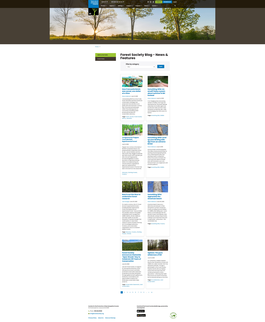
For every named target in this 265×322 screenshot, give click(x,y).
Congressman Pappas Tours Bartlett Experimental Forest (130, 139)
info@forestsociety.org (97, 313)
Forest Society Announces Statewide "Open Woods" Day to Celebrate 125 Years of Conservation (131, 257)
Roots (146, 6)
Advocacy (125, 172)
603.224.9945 (98, 311)
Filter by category (132, 64)
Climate (129, 233)
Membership (167, 2)
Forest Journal (129, 116)
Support (128, 6)
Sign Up (104, 2)
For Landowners (155, 280)
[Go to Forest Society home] (93, 7)
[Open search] (175, 5)
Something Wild (155, 115)
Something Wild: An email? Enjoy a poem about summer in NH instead (156, 92)
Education (129, 118)
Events (154, 6)
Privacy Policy (92, 318)
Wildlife (162, 115)
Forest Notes (100, 59)
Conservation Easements (132, 284)
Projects (137, 6)
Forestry (124, 174)
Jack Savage (125, 201)
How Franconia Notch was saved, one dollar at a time (131, 91)
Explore (112, 6)
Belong (120, 6)
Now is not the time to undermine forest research (131, 196)
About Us (100, 318)
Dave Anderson (126, 96)
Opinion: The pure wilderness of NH (155, 254)
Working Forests (132, 172)
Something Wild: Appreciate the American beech (155, 196)
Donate (158, 2)
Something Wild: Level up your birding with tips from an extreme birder (157, 140)
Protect (103, 6)
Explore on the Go (116, 2)
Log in (175, 2)
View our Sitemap (110, 318)
